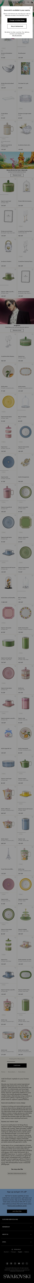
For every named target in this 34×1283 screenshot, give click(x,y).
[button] (30, 8)
